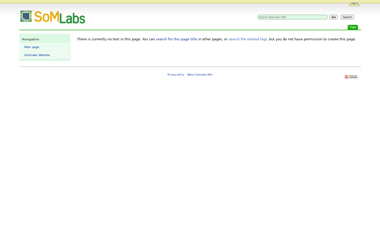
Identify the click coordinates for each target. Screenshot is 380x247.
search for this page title (176, 39)
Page (353, 27)
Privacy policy (176, 74)
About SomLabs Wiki (199, 74)
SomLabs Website (37, 55)
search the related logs (248, 39)
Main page (31, 47)
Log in (354, 3)
